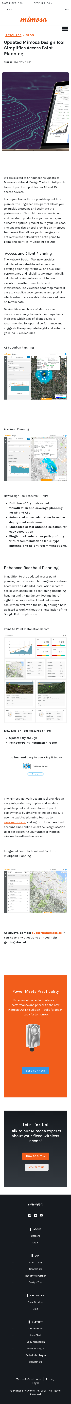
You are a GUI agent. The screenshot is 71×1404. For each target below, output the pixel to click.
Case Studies (35, 1302)
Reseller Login (35, 1348)
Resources (37, 1295)
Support (37, 1322)
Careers (35, 1235)
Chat (10, 9)
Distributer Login (12, 3)
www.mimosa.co (15, 822)
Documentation (35, 1341)
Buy (37, 1255)
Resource (13, 35)
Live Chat (35, 1335)
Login (65, 9)
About (37, 1229)
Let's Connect (35, 1070)
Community (35, 1328)
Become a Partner (35, 1275)
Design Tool (35, 1282)
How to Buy (35, 1262)
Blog (35, 1308)
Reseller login (43, 3)
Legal (35, 1242)
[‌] (29, 1216)
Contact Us (35, 1269)
